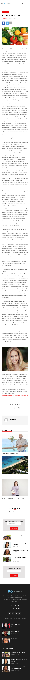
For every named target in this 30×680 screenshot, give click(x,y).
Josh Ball (5, 18)
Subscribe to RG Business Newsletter (14, 521)
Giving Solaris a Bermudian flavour (10, 453)
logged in (10, 511)
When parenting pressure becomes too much (13, 498)
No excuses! (5, 476)
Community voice (15, 624)
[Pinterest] (18, 408)
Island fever (14, 638)
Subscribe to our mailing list (14, 568)
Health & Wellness (15, 404)
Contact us (15, 608)
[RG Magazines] (8, 3)
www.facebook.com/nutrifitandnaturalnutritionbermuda (15, 395)
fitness (12, 401)
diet (6, 401)
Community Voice (15, 631)
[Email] (21, 408)
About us (15, 605)
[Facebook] (3, 23)
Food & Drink (5, 12)
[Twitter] (7, 23)
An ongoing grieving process (20, 536)
